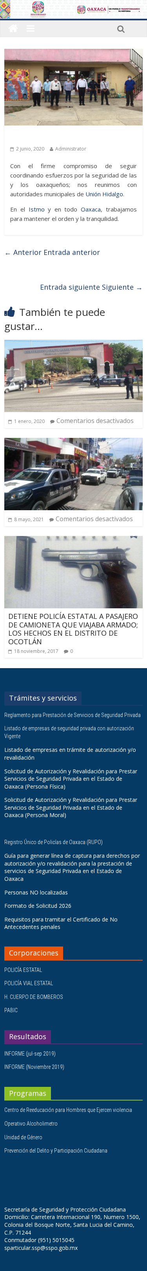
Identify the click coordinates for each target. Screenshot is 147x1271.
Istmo (37, 209)
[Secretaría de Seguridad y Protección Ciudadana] (13, 28)
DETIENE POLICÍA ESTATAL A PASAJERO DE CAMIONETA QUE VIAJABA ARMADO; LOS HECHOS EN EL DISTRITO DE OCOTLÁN (73, 628)
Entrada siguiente (91, 287)
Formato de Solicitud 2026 (37, 905)
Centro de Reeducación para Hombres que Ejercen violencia (68, 1110)
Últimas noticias (31, 136)
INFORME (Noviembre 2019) (34, 1067)
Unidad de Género (23, 1137)
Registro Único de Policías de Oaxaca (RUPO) (54, 842)
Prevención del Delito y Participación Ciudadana (55, 1150)
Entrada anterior (52, 252)
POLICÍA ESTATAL (23, 970)
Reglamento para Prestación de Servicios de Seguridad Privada (73, 715)
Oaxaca (91, 209)
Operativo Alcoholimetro (31, 1123)
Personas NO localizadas (36, 892)
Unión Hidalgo (104, 194)
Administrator (70, 148)
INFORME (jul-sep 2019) (30, 1054)
